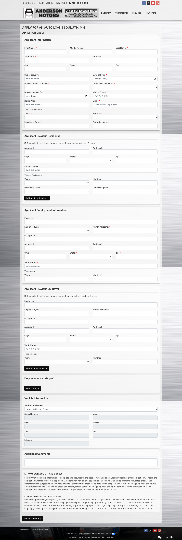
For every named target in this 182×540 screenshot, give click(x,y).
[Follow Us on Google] (157, 3)
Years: (27, 113)
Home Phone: (30, 101)
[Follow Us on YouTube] (153, 3)
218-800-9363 (80, 3)
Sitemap (94, 533)
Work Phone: (30, 262)
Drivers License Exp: (34, 92)
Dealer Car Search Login (73, 533)
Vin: (95, 431)
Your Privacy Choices (104, 533)
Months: (97, 113)
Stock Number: (31, 414)
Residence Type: (32, 122)
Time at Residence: (33, 109)
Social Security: (31, 75)
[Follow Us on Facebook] (144, 3)
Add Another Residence (37, 198)
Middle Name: (76, 48)
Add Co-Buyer (32, 388)
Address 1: (29, 56)
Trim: (26, 431)
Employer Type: (31, 227)
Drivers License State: (103, 83)
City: (26, 65)
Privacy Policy (127, 508)
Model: (96, 422)
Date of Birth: (99, 75)
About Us (27, 529)
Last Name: (121, 48)
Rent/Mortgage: (100, 122)
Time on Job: (30, 271)
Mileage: (28, 440)
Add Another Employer (36, 368)
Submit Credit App (32, 518)
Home (22, 529)
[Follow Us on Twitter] (148, 3)
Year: (95, 414)
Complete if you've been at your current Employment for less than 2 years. (61, 296)
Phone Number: (31, 166)
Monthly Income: (101, 227)
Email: (96, 101)
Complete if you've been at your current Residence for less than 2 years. (60, 143)
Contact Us (35, 529)
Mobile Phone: (99, 92)
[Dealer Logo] (60, 13)
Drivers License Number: (36, 83)
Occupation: (30, 235)
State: (73, 65)
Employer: (29, 218)
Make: (27, 422)
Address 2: (98, 56)
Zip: (117, 65)
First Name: (29, 48)
